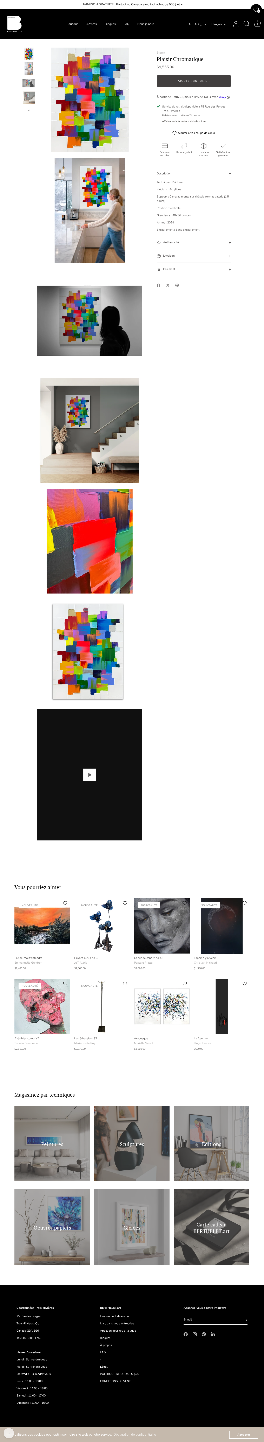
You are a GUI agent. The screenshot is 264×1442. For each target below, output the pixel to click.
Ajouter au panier (194, 81)
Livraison (168, 256)
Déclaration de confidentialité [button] (134, 1434)
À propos (106, 1345)
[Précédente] (28, 43)
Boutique (72, 24)
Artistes (91, 24)
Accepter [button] (243, 1434)
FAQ (126, 24)
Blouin (161, 53)
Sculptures (132, 1144)
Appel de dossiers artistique (118, 1331)
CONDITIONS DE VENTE (116, 1381)
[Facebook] (186, 1334)
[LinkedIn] (213, 1334)
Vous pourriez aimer (37, 887)
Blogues (110, 24)
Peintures (52, 1144)
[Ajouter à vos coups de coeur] (65, 903)
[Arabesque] (162, 1006)
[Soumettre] (245, 1320)
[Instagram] (195, 1334)
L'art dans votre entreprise (117, 1323)
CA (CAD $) (194, 24)
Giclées (131, 1227)
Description (164, 174)
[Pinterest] (204, 1334)
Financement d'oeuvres (115, 1316)
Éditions (211, 1144)
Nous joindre (145, 24)
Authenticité (170, 242)
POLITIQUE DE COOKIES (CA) (119, 1374)
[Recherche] (246, 24)
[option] (28, 54)
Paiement (168, 269)
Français (216, 24)
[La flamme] (222, 1006)
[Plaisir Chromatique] (28, 53)
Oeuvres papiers (52, 1227)
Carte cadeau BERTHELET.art (211, 1227)
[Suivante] (28, 110)
